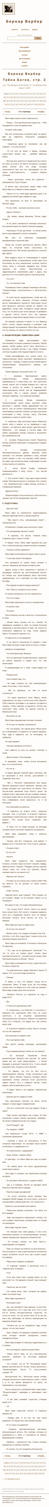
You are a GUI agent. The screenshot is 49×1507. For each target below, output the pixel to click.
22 (25, 97)
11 (30, 94)
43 (17, 104)
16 (4, 97)
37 (37, 101)
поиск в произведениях (24, 35)
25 (36, 97)
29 (8, 101)
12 (34, 94)
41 (9, 104)
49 (40, 104)
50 (43, 104)
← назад (6, 111)
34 (26, 101)
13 (37, 94)
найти (38, 38)
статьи (24, 55)
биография (24, 47)
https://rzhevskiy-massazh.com (13, 1489)
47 (32, 104)
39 (44, 101)
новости (14, 29)
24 (32, 97)
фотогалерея (24, 59)
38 (40, 101)
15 (44, 94)
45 (24, 104)
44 (21, 104)
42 (13, 104)
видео (24, 62)
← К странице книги (11, 1479)
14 (40, 94)
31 (15, 101)
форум (35, 29)
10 (27, 94)
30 (11, 101)
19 (14, 97)
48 (36, 104)
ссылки (24, 66)
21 (21, 97)
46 (28, 104)
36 (33, 101)
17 (8, 97)
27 (43, 97)
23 (28, 97)
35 (29, 101)
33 (22, 101)
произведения (24, 51)
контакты (25, 29)
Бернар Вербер (24, 21)
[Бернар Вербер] (8, 8)
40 (6, 104)
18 (11, 97)
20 (18, 97)
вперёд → (42, 111)
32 (18, 101)
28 (4, 101)
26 (40, 97)
